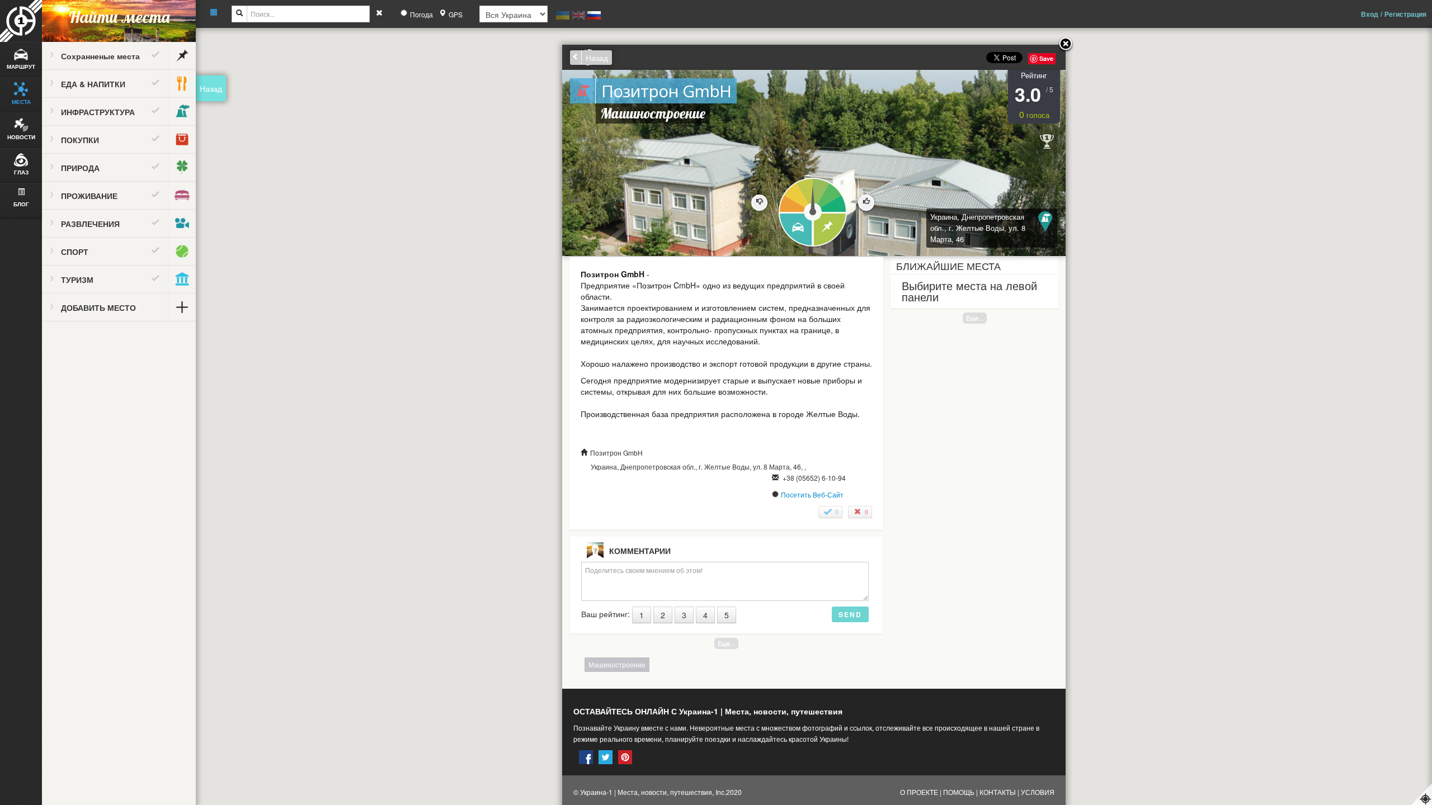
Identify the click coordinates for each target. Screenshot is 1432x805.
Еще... (974, 318)
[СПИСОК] (830, 230)
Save (1046, 58)
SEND (850, 614)
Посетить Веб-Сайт (812, 494)
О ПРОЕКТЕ (919, 792)
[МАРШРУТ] (795, 230)
